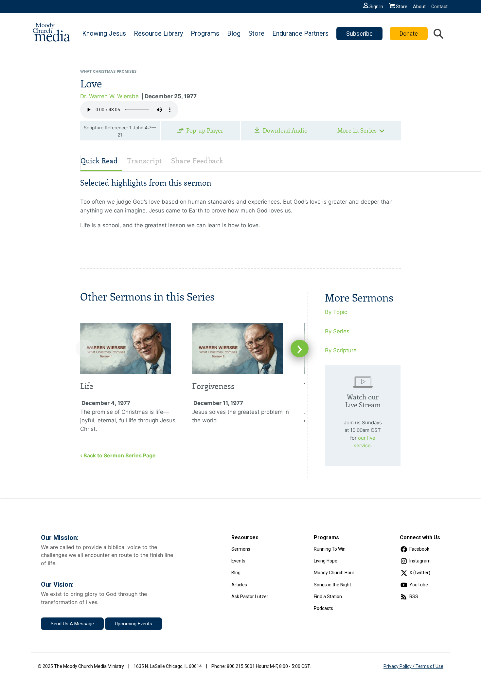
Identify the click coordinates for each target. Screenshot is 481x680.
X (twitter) (419, 572)
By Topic (336, 312)
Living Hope (325, 560)
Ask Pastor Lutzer (249, 596)
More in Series (357, 130)
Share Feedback (197, 160)
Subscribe (359, 33)
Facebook (419, 549)
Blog (233, 33)
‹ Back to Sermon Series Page (118, 455)
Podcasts (323, 608)
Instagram (420, 560)
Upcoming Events (133, 624)
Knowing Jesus (104, 33)
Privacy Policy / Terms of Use (413, 666)
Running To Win (330, 549)
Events (238, 560)
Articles (239, 584)
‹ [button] (84, 348)
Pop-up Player (204, 130)
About (419, 6)
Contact (439, 6)
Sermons (240, 549)
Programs (205, 33)
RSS (413, 596)
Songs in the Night (332, 584)
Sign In (376, 6)
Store (401, 6)
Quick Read (99, 160)
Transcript (144, 160)
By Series (337, 331)
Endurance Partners (300, 33)
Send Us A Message (72, 624)
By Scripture (341, 350)
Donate (409, 33)
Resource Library (158, 33)
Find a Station (328, 596)
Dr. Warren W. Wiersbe (109, 96)
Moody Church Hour (334, 572)
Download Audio (285, 130)
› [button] (299, 348)
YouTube (418, 584)
